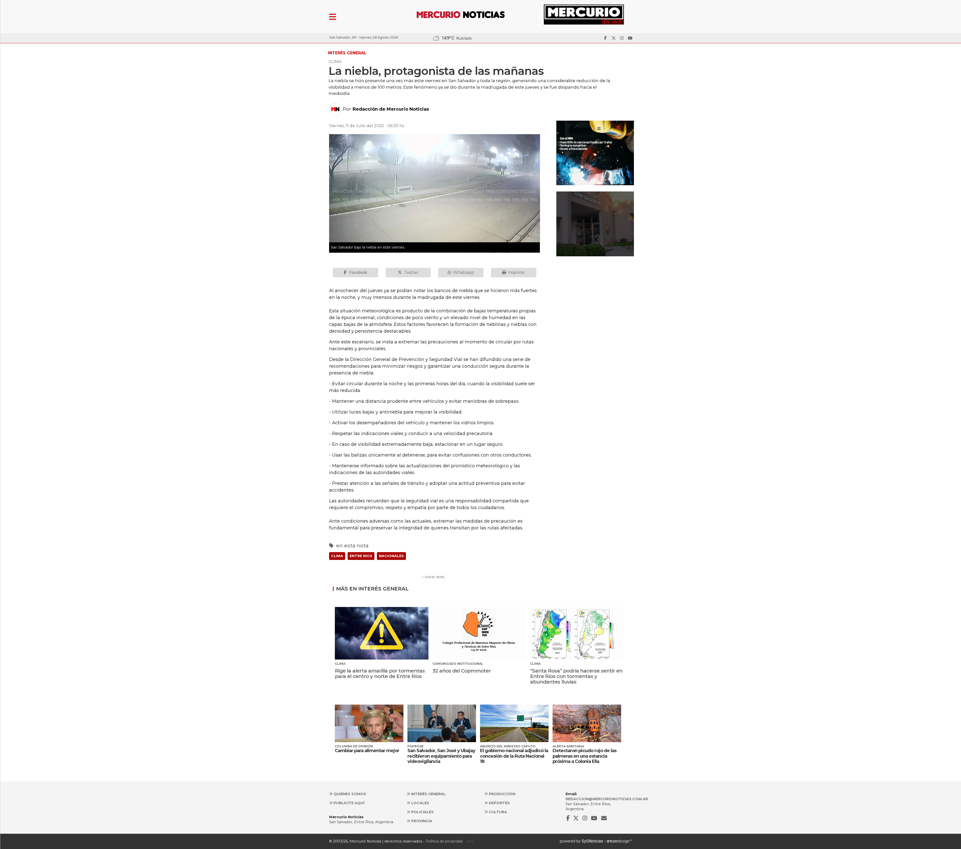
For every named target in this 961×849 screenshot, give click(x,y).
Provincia (421, 821)
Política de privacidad (444, 841)
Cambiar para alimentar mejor (367, 750)
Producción (501, 794)
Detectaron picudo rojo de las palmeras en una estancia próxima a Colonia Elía (584, 756)
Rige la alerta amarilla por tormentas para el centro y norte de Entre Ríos (380, 673)
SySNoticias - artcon (599, 841)
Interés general (428, 794)
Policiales (422, 812)
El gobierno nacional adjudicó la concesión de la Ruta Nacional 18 (514, 756)
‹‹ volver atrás (433, 577)
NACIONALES (391, 556)
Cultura (497, 812)
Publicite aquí (348, 803)
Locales (419, 803)
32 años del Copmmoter (461, 671)
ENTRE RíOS (361, 556)
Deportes (499, 803)
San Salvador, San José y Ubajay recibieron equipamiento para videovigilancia (441, 756)
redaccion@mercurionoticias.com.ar (607, 799)
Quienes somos (349, 794)
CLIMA (337, 556)
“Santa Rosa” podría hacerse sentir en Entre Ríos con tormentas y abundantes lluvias (576, 676)
